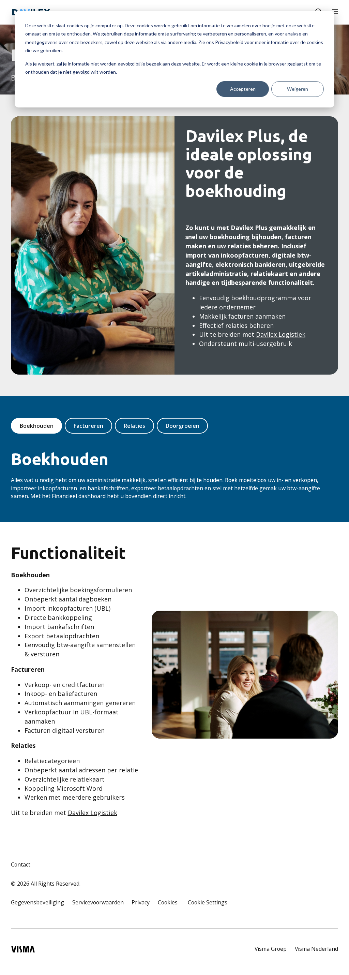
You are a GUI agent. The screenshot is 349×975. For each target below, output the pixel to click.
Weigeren (297, 89)
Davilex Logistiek (280, 334)
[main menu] (335, 12)
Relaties (134, 426)
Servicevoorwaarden (98, 902)
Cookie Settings (207, 902)
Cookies (168, 902)
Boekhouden (37, 426)
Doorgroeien (182, 426)
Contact (20, 864)
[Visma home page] (23, 949)
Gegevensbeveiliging (37, 902)
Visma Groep (271, 948)
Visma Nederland (316, 948)
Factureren (88, 426)
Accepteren (243, 89)
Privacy (141, 902)
